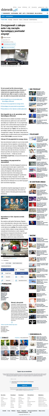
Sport (12, 403)
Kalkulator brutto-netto (42, 404)
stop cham (8, 263)
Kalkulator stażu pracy (42, 400)
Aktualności (9, 16)
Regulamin (24, 410)
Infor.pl (2, 397)
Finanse (28, 398)
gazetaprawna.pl (41, 7)
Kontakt (4, 410)
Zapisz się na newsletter (9, 47)
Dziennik (2, 22)
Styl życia (29, 405)
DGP (29, 7)
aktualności (14, 22)
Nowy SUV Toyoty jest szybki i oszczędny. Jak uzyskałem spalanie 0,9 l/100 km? (5, 329)
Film (19, 404)
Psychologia (29, 404)
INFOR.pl (14, 7)
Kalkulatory (40, 395)
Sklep (46, 7)
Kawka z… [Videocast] (23, 19)
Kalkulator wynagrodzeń (43, 405)
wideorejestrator (6, 266)
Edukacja (20, 400)
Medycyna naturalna (31, 401)
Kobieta (20, 397)
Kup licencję (14, 258)
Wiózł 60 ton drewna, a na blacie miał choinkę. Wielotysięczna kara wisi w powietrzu (4, 296)
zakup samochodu (17, 263)
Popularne (17, 337)
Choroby (29, 403)
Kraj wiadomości (24, 337)
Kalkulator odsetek (41, 403)
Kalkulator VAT (41, 401)
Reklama (13, 410)
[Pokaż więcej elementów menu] (47, 13)
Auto (3, 16)
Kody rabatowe (21, 398)
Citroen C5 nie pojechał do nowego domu (13, 104)
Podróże (12, 405)
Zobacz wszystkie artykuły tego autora (9, 324)
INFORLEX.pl (24, 7)
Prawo (28, 397)
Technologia (13, 398)
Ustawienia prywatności (23, 412)
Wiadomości (13, 401)
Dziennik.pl (13, 395)
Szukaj (45, 9)
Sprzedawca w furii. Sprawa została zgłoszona (14, 109)
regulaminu (25, 381)
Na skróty (3, 395)
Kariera (18, 410)
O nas (9, 410)
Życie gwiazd (21, 403)
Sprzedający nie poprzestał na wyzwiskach (13, 106)
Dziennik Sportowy (33, 19)
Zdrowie (12, 404)
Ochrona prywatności (32, 410)
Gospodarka (13, 400)
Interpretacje (3, 404)
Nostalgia (10, 19)
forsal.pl (19, 7)
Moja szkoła (21, 401)
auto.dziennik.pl (8, 22)
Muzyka (20, 405)
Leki (28, 400)
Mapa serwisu (42, 410)
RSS (30, 412)
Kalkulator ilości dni (41, 398)
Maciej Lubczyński (7, 37)
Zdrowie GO (15, 19)
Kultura (20, 407)
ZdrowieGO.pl (34, 7)
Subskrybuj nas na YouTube (9, 44)
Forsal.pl (2, 401)
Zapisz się (24, 385)
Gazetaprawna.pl (4, 398)
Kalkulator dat (41, 397)
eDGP (2, 400)
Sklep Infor (3, 405)
